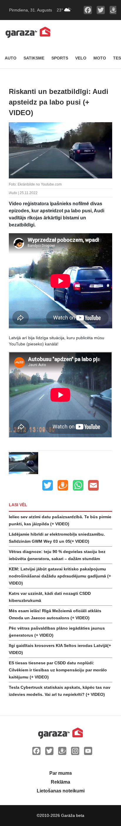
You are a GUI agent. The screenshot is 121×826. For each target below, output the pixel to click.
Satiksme (33, 58)
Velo (80, 58)
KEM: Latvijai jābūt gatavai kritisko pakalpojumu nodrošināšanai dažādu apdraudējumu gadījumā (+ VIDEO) (60, 576)
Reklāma (60, 781)
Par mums (60, 773)
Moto (99, 58)
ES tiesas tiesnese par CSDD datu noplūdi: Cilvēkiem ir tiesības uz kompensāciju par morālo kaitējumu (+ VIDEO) (58, 670)
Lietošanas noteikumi (61, 790)
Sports (59, 58)
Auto (10, 58)
